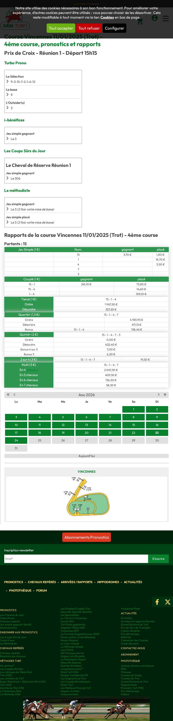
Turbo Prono (7, 618)
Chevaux (126, 672)
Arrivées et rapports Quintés (137, 621)
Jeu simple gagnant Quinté (15, 624)
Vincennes (87, 472)
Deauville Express (71, 662)
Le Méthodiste (8, 643)
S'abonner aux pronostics (19, 632)
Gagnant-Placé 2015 (73, 627)
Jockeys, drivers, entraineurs (137, 665)
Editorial (126, 637)
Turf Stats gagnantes (73, 624)
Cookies (107, 17)
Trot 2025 (6, 675)
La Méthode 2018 (10, 694)
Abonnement (130, 654)
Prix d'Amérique (130, 634)
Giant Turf (67, 684)
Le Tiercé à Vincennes (74, 618)
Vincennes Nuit (69, 694)
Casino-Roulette (130, 630)
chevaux (32, 370)
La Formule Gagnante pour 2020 (80, 634)
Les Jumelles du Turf (12, 678)
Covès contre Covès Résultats (78, 637)
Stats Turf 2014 (69, 672)
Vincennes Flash (130, 608)
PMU (123, 668)
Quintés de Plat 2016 (12, 687)
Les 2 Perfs (67, 649)
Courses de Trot (130, 678)
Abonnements (8, 627)
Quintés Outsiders (71, 665)
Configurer (114, 28)
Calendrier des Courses (134, 640)
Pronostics (13, 582)
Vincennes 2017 (70, 630)
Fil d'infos (126, 618)
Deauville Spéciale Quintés (76, 611)
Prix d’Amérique (130, 691)
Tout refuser (89, 28)
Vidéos (125, 694)
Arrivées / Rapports (76, 582)
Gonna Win (67, 621)
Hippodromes (108, 582)
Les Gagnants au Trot (73, 678)
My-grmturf (7, 665)
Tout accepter (61, 28)
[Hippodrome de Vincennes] (86, 499)
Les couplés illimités (11, 668)
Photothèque (20, 590)
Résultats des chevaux (13, 656)
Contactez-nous (133, 648)
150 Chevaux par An (72, 653)
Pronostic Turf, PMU (132, 687)
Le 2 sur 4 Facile (70, 643)
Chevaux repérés (42, 582)
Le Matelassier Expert (73, 659)
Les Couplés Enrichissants (75, 681)
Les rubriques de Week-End (16, 672)
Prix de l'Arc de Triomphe (135, 627)
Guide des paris (130, 643)
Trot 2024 (6, 684)
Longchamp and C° (72, 668)
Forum (41, 590)
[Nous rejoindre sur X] (167, 602)
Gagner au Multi (70, 691)
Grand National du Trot (134, 624)
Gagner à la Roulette (73, 656)
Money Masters (69, 640)
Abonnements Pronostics (86, 537)
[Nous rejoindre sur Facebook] (157, 602)
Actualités (133, 582)
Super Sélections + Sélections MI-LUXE (22, 681)
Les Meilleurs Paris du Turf (76, 687)
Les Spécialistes (70, 615)
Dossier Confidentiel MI (74, 675)
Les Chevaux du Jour (12, 615)
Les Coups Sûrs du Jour (13, 637)
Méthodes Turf (10, 660)
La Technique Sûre (10, 691)
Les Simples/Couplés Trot (75, 608)
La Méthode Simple (72, 646)
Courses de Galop (131, 675)
